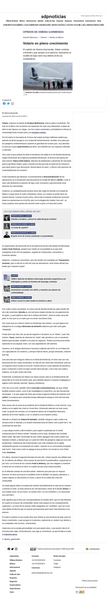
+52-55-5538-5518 (38, 560)
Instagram (57, 567)
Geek (99, 21)
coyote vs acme (73, 25)
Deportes (59, 21)
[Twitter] (8, 103)
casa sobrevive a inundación (37, 25)
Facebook (57, 560)
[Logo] (53, 17)
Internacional (31, 21)
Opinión (40, 21)
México (22, 21)
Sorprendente (78, 21)
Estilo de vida (50, 21)
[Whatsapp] (12, 103)
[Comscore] (92, 549)
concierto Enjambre (12, 25)
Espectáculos (90, 21)
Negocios (68, 21)
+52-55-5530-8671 (38, 564)
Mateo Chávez (58, 25)
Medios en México (57, 37)
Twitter (56, 564)
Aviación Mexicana (30, 37)
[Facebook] (4, 103)
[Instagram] (16, 549)
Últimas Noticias (12, 21)
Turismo (43, 37)
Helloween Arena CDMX (93, 25)
